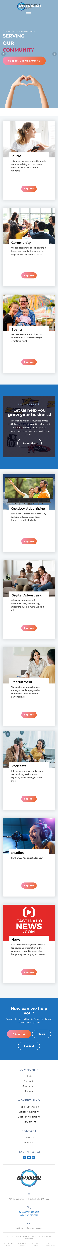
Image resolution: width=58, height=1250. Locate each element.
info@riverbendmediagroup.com (28, 1228)
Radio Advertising (29, 1107)
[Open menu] (28, 13)
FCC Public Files (8, 1244)
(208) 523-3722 (29, 1215)
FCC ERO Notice (35, 1244)
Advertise (29, 443)
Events (29, 1091)
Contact (29, 1046)
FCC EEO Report (21, 1244)
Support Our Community (24, 60)
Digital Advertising (29, 1111)
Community (29, 1086)
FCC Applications (50, 1244)
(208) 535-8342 (29, 1212)
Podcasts (29, 1081)
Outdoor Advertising (29, 1116)
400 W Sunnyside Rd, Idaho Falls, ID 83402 (29, 1199)
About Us (29, 1137)
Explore (29, 188)
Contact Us (29, 1142)
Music (41, 1034)
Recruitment (29, 1121)
